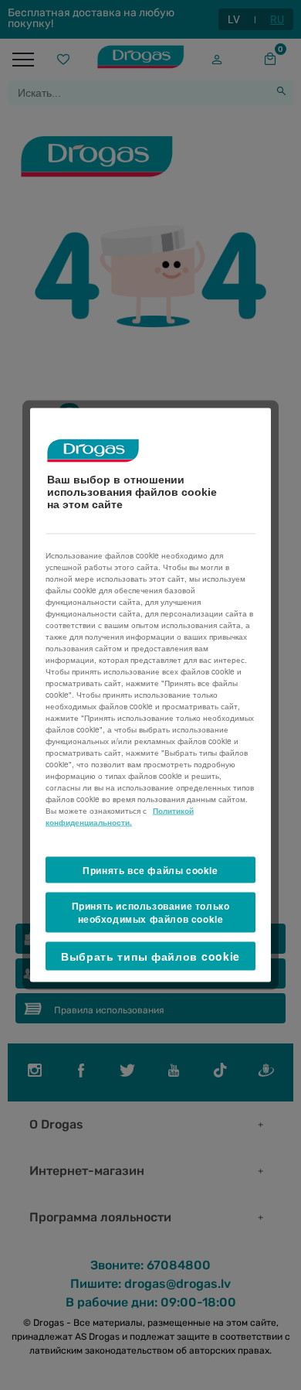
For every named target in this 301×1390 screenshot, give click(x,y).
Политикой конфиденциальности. (120, 815)
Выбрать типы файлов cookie (150, 955)
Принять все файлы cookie (150, 869)
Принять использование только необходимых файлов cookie (151, 912)
